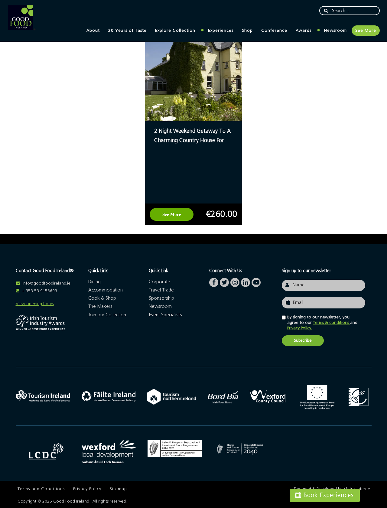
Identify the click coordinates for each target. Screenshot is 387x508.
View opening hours (35, 304)
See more (171, 214)
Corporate (159, 281)
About (93, 30)
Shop (247, 30)
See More (365, 30)
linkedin (245, 281)
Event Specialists (165, 314)
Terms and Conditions (41, 489)
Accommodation (105, 290)
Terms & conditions (331, 323)
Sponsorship (161, 298)
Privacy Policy (87, 489)
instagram (234, 281)
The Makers (100, 306)
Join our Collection (107, 314)
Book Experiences (329, 495)
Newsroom (335, 30)
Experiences (220, 30)
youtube (256, 281)
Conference (274, 30)
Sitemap (118, 489)
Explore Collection (175, 30)
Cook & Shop (102, 298)
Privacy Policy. (299, 328)
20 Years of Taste (127, 30)
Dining (94, 281)
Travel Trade (161, 290)
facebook (213, 281)
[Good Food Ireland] (21, 18)
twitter (224, 281)
